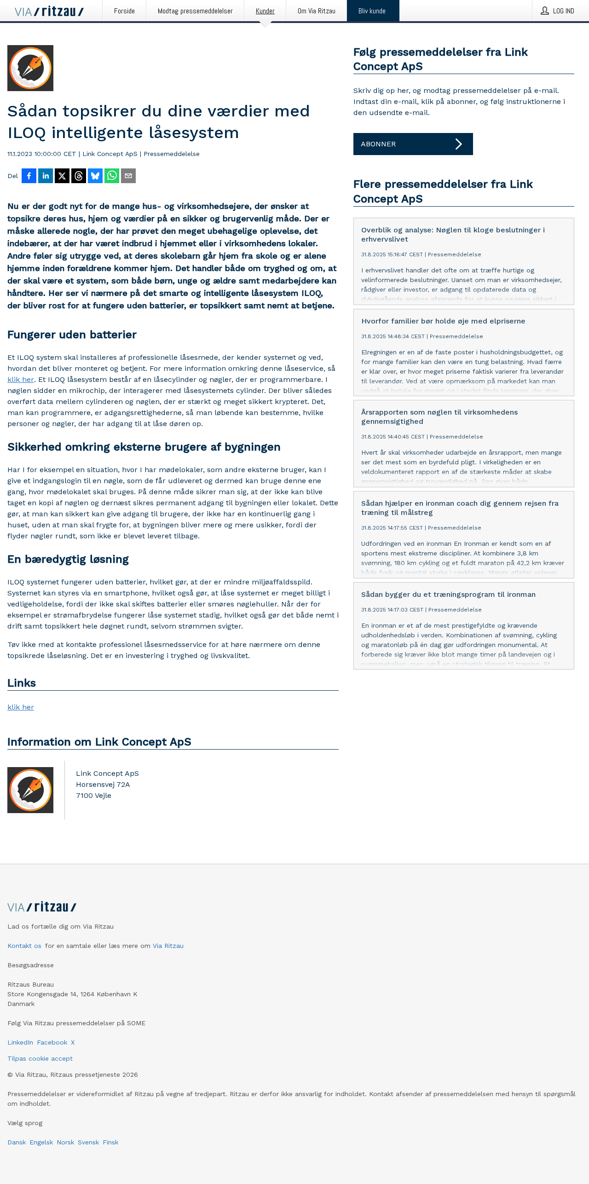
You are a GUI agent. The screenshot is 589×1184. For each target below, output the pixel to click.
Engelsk (41, 1142)
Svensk (88, 1142)
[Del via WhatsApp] (111, 176)
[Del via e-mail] (128, 176)
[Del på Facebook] (29, 176)
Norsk (65, 1142)
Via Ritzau (168, 945)
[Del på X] (62, 176)
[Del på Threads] (78, 176)
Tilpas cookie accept (40, 1058)
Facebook (52, 1042)
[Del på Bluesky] (95, 176)
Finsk (110, 1142)
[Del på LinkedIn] (45, 176)
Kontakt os (24, 945)
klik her (20, 379)
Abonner (378, 143)
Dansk (16, 1142)
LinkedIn (20, 1042)
